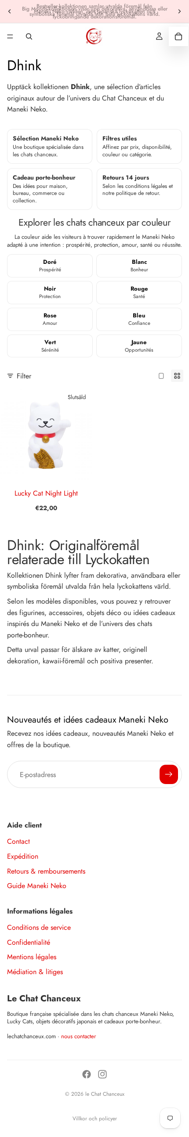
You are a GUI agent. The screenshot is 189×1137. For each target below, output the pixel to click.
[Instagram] (102, 1074)
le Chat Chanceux (104, 1094)
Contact (18, 841)
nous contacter (78, 1036)
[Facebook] (86, 1074)
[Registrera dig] (169, 774)
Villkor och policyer (95, 1119)
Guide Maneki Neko (36, 886)
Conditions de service (39, 927)
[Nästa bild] (179, 11)
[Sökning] (29, 36)
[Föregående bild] (9, 11)
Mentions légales (31, 957)
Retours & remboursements (46, 871)
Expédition (22, 856)
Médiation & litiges (35, 972)
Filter (24, 376)
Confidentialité (28, 942)
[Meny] (10, 36)
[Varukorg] (178, 36)
